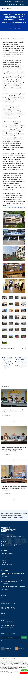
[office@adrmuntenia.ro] (21, 4)
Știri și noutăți (16, 28)
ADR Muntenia (16, 39)
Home (9, 28)
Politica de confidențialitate (19, 640)
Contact (5, 562)
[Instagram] (7, 4)
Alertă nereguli (7, 564)
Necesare (4, 672)
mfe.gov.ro (19, 517)
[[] (5, 298)
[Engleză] (23, 4)
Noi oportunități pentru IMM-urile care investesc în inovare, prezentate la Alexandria (14, 488)
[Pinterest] (12, 4)
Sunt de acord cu (14, 640)
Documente (5, 558)
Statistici (10, 672)
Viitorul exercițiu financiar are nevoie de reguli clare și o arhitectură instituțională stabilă (14, 449)
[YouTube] (14, 4)
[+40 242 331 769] (18, 4)
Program (5, 556)
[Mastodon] (9, 4)
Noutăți (4, 560)
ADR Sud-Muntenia (7, 553)
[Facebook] (5, 4)
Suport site (8, 1)
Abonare (24, 637)
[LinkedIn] (16, 4)
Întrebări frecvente (18, 1)
